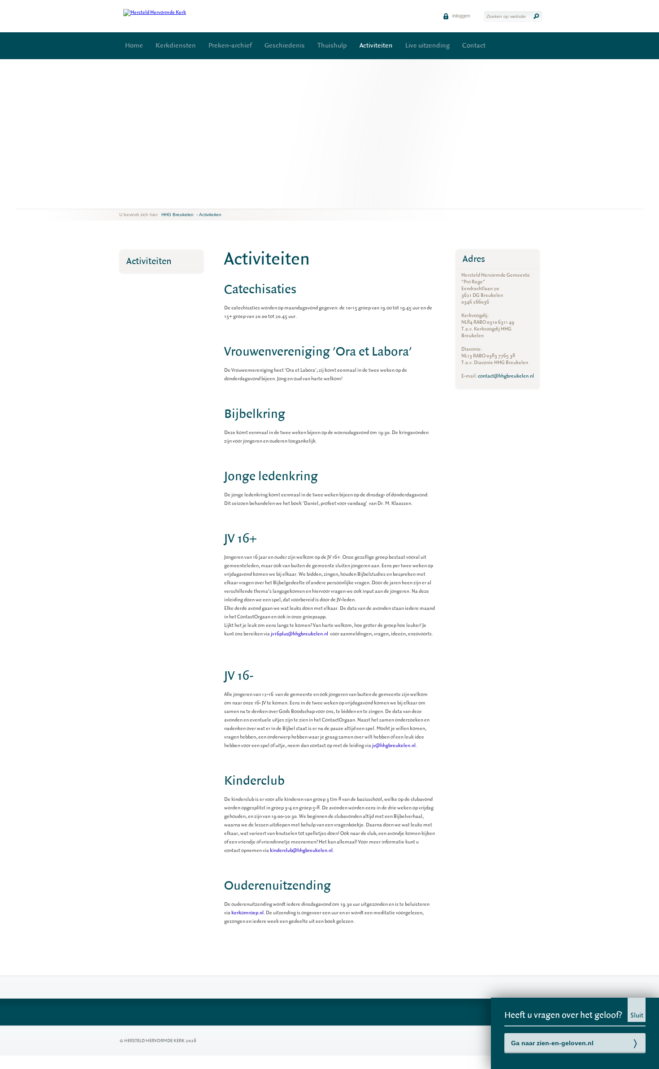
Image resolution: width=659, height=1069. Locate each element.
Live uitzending (427, 45)
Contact (474, 45)
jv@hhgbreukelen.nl (394, 745)
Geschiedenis (284, 45)
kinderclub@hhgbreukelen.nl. (301, 850)
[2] (132, 201)
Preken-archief (230, 45)
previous (121, 202)
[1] (127, 201)
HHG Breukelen (177, 214)
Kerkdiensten (176, 45)
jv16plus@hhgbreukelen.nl (300, 633)
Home (134, 45)
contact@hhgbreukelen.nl (506, 376)
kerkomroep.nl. (248, 912)
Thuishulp (332, 45)
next (138, 202)
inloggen (460, 15)
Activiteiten (376, 45)
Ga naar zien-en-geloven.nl (552, 1043)
